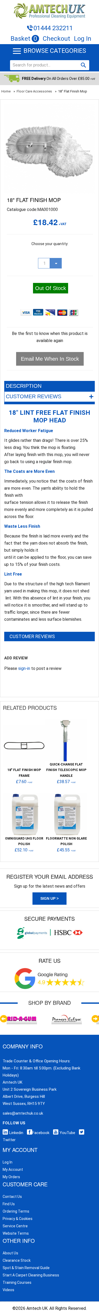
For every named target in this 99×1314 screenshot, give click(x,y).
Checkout (56, 38)
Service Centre (15, 1226)
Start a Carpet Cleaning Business (31, 1275)
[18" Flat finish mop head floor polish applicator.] (49, 107)
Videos (8, 1290)
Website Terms (16, 1233)
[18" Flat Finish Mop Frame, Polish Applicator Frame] (24, 727)
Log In (82, 38)
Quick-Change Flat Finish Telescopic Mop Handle (66, 770)
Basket (24, 38)
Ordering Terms (16, 1211)
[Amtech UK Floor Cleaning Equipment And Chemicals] (49, 11)
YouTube (67, 1132)
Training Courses (17, 1282)
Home (6, 91)
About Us (10, 1253)
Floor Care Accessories (34, 91)
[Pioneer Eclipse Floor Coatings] (66, 1015)
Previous (3, 1018)
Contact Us (12, 1196)
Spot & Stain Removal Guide (26, 1268)
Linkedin (16, 1132)
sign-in (24, 668)
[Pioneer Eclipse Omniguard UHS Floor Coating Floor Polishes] (24, 795)
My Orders (11, 1177)
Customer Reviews (50, 396)
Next (95, 1018)
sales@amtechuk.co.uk (23, 1113)
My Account (13, 1169)
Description (23, 386)
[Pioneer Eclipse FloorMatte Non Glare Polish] (66, 795)
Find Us (9, 1204)
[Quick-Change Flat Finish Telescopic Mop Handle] (66, 721)
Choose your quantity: (49, 244)
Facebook (40, 1132)
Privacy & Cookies (17, 1219)
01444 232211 (53, 28)
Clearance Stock (17, 1260)
